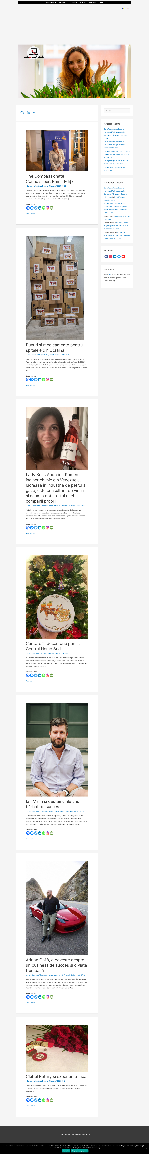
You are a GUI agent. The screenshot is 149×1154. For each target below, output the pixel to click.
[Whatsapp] (43, 208)
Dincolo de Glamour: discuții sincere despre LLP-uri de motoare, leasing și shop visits (117, 154)
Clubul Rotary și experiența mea (56, 1076)
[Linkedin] (39, 208)
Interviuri (92, 2)
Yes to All (66, 1151)
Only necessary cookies (79, 1151)
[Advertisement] (74, 27)
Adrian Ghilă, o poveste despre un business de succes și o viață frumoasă (56, 965)
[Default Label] (110, 256)
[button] (63, 2)
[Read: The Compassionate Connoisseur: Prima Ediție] (57, 150)
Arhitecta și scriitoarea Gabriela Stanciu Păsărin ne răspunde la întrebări (117, 235)
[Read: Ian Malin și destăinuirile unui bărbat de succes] (57, 750)
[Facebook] (28, 208)
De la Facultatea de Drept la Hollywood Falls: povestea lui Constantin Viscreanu (114, 145)
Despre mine (51, 2)
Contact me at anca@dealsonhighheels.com (74, 1134)
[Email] (51, 208)
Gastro (56, 811)
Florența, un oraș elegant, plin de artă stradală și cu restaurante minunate (116, 226)
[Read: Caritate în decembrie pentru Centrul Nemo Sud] (57, 597)
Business (73, 2)
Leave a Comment (32, 355)
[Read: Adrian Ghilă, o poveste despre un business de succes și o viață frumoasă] (57, 908)
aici (110, 275)
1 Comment (30, 186)
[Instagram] (47, 208)
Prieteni (83, 2)
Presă (101, 2)
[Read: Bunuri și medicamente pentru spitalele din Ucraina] (55, 288)
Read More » (30, 213)
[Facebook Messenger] (32, 208)
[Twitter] (36, 208)
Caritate (38, 186)
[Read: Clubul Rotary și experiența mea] (57, 1048)
